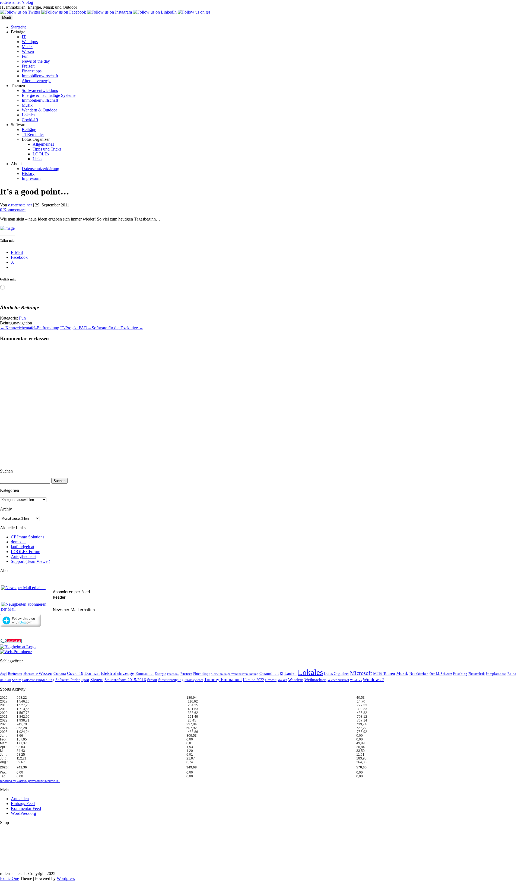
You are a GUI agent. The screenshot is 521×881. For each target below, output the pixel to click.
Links (37, 159)
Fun (25, 56)
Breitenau (15, 674)
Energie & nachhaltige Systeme (48, 95)
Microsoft (361, 673)
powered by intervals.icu (43, 781)
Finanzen (186, 674)
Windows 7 (373, 679)
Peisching (460, 674)
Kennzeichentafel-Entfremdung (29, 327)
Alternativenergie (36, 80)
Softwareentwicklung (40, 90)
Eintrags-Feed (23, 803)
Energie (160, 674)
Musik (27, 46)
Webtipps (30, 41)
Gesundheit (269, 673)
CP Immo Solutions (27, 537)
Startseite (18, 27)
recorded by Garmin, (13, 781)
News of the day (36, 61)
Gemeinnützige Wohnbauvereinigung (234, 673)
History (28, 173)
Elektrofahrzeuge (117, 673)
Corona (59, 673)
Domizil (92, 673)
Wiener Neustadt (338, 680)
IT (24, 36)
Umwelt (271, 680)
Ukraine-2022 (253, 680)
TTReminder (33, 134)
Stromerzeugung (170, 680)
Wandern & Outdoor (39, 110)
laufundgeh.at (22, 546)
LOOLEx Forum (25, 551)
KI (281, 674)
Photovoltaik (476, 674)
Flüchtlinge (201, 674)
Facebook (173, 673)
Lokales (28, 115)
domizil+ (18, 542)
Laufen (290, 673)
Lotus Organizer (336, 674)
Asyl (3, 674)
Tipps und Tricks (47, 149)
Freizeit (28, 66)
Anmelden (20, 798)
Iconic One (9, 878)
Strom (152, 680)
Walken (282, 680)
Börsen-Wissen (37, 673)
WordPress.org (23, 813)
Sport (85, 680)
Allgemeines (43, 144)
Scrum (16, 680)
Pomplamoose (496, 674)
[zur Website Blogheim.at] (18, 646)
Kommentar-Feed (26, 808)
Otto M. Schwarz (441, 674)
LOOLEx (41, 154)
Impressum (31, 178)
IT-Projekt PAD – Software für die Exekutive (101, 327)
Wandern (295, 680)
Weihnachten (315, 680)
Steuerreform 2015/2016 (125, 680)
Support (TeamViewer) (30, 561)
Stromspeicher (194, 680)
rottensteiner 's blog (16, 2)
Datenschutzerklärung (40, 168)
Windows (356, 680)
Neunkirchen (418, 674)
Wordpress (66, 878)
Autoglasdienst (23, 556)
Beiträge (29, 129)
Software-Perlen (67, 680)
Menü (6, 17)
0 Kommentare (13, 210)
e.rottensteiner (20, 205)
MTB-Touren (384, 673)
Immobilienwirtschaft (40, 76)
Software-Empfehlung (38, 680)
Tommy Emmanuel (223, 679)
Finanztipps (32, 71)
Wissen (28, 51)
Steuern (96, 679)
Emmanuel (144, 673)
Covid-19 (30, 119)
